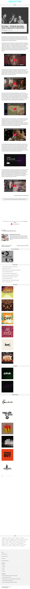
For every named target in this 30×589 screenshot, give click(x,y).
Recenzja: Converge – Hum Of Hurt (6, 268)
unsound (6, 545)
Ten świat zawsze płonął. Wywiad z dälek (7, 271)
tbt (7, 544)
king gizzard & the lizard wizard (12, 540)
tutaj (27, 195)
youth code (23, 545)
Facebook (3, 564)
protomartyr (3, 543)
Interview (3, 540)
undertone (22, 544)
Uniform (3, 545)
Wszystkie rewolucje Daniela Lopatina (7, 278)
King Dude (7, 540)
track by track (17, 544)
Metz (25, 540)
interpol (27, 539)
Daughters (8, 539)
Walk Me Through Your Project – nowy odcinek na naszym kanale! (10, 280)
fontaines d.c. (18, 539)
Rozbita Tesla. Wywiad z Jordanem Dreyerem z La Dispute (9, 276)
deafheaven (12, 539)
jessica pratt (11, 230)
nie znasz (15, 230)
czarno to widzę (4, 539)
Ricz (9, 543)
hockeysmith (8, 230)
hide (21, 539)
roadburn (12, 543)
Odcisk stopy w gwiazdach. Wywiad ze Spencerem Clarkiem (9, 266)
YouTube (3, 569)
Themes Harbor (6, 587)
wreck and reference (14, 545)
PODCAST (3, 571)
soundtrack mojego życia (20, 543)
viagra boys (10, 545)
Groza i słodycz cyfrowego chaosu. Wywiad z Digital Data (9, 273)
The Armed (10, 544)
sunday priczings (4, 544)
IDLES (24, 539)
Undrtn (25, 544)
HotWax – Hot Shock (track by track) (7, 281)
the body (14, 544)
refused (7, 543)
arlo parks (4, 230)
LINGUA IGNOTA (21, 540)
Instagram (3, 566)
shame (15, 543)
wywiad (19, 545)
